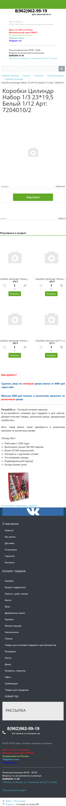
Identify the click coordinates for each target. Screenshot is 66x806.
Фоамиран (10, 651)
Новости (9, 530)
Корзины (9, 619)
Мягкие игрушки (13, 625)
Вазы (7, 606)
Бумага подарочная (15, 587)
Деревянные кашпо (15, 612)
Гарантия (10, 555)
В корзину (14, 293)
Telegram (13, 38)
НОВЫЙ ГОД (11, 696)
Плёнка (8, 638)
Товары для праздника (17, 689)
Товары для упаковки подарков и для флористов (30, 644)
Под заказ (33, 197)
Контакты (9, 562)
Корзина (10, 804)
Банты (8, 600)
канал (21, 38)
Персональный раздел (14, 790)
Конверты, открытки (15, 670)
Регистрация (20, 800)
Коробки (9, 580)
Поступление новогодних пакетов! (19, 505)
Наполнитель (12, 632)
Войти (9, 800)
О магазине (11, 549)
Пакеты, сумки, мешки (16, 593)
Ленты (8, 657)
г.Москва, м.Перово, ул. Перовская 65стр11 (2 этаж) (33, 58)
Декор (8, 664)
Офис (8, 677)
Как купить (10, 536)
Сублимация (11, 683)
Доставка (9, 543)
